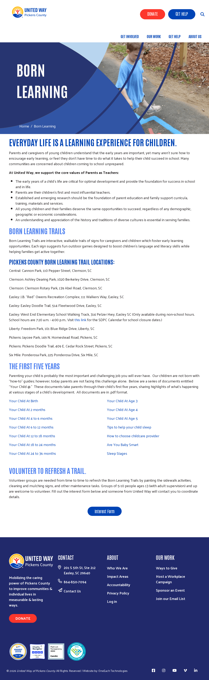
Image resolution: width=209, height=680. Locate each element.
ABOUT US (195, 36)
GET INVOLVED (130, 36)
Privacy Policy (118, 593)
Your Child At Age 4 (122, 409)
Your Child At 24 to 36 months (32, 453)
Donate (152, 13)
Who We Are (117, 568)
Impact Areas (117, 576)
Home (24, 126)
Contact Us (72, 591)
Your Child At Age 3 (122, 400)
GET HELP (175, 36)
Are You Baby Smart (122, 444)
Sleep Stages (117, 453)
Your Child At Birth (23, 400)
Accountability (118, 584)
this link (80, 319)
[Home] (30, 12)
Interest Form (105, 511)
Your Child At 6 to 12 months (31, 427)
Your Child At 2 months (27, 409)
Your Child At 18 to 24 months (32, 444)
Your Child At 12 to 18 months (32, 435)
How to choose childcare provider (133, 435)
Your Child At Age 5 (122, 418)
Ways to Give (166, 568)
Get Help (182, 13)
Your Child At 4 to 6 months (30, 418)
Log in (112, 601)
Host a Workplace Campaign (170, 579)
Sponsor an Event (170, 590)
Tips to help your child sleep (129, 427)
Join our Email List (170, 598)
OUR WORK (154, 36)
